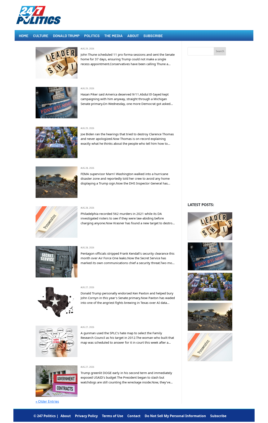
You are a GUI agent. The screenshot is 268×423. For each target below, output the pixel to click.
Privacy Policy (86, 416)
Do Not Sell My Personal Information (175, 416)
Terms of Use (112, 416)
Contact (133, 416)
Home (23, 36)
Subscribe (153, 36)
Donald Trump (66, 36)
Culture (40, 36)
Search (220, 51)
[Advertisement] (207, 130)
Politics (92, 36)
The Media (113, 36)
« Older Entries (47, 401)
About (133, 36)
